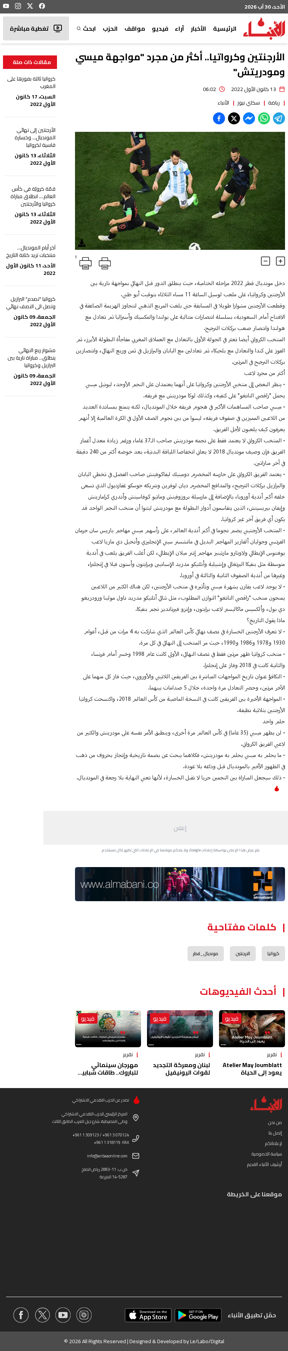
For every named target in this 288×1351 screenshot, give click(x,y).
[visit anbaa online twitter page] (42, 1315)
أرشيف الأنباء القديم (264, 1164)
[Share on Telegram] (279, 118)
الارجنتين (243, 953)
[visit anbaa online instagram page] (84, 1315)
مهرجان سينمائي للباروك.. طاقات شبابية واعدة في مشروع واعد (108, 1072)
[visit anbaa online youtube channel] (63, 1315)
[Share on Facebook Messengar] (249, 118)
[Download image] (82, 243)
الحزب (110, 28)
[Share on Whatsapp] (264, 118)
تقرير (272, 1054)
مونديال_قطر (205, 953)
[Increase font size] (280, 261)
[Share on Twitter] (234, 118)
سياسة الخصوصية (267, 1153)
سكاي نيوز (248, 102)
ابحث (89, 28)
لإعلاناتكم (273, 1143)
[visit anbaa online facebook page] (21, 1315)
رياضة (274, 102)
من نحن (275, 1122)
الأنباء (223, 102)
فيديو (160, 28)
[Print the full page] (103, 261)
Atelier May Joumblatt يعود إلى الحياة (252, 1068)
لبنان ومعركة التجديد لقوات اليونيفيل (181, 1068)
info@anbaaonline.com (107, 1156)
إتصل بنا (275, 1133)
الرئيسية (225, 28)
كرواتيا (273, 953)
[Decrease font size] (265, 261)
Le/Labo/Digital (207, 1341)
